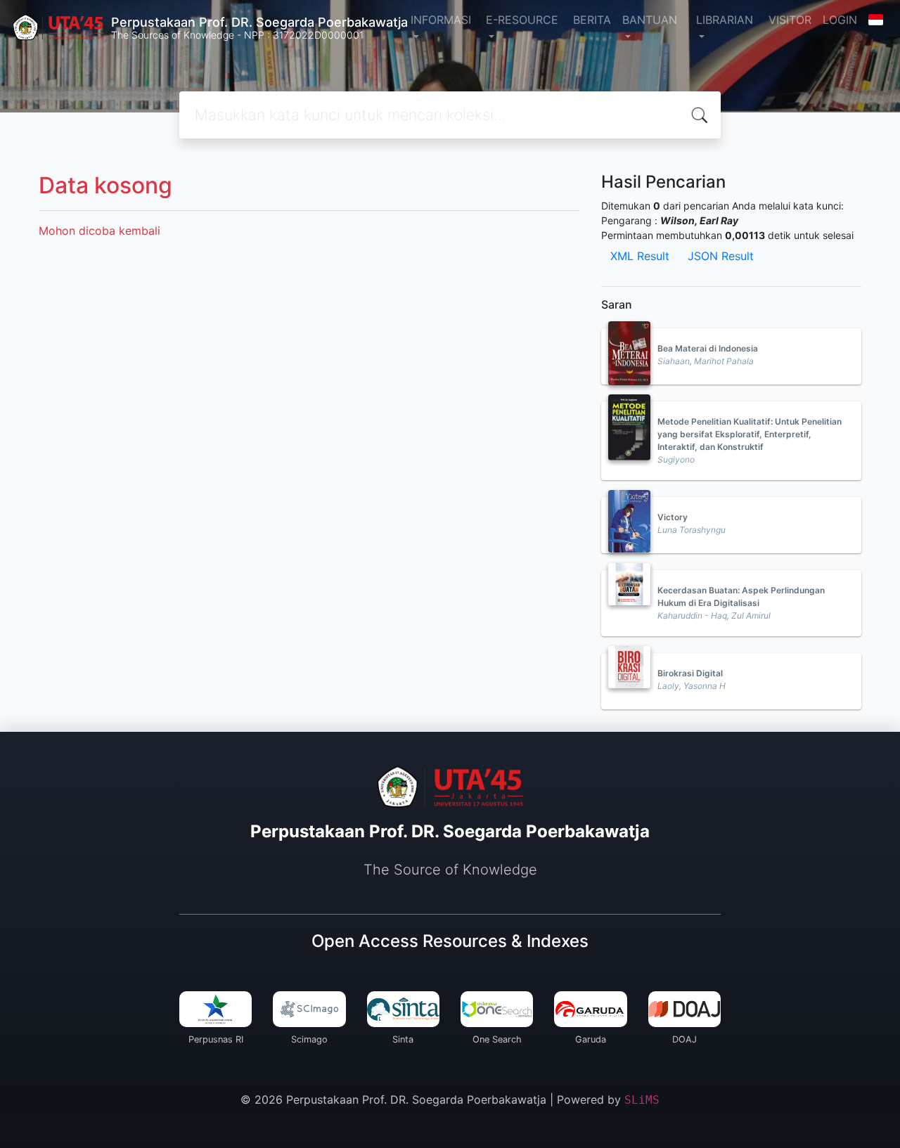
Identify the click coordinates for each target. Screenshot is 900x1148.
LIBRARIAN (724, 20)
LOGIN (840, 20)
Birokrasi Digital (690, 673)
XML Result (639, 256)
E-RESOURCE (522, 20)
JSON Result (721, 256)
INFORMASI (441, 20)
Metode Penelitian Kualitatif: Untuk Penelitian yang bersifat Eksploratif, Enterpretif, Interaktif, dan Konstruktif (749, 434)
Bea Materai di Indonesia (707, 348)
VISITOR (790, 20)
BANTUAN (649, 20)
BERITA (592, 20)
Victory (672, 517)
